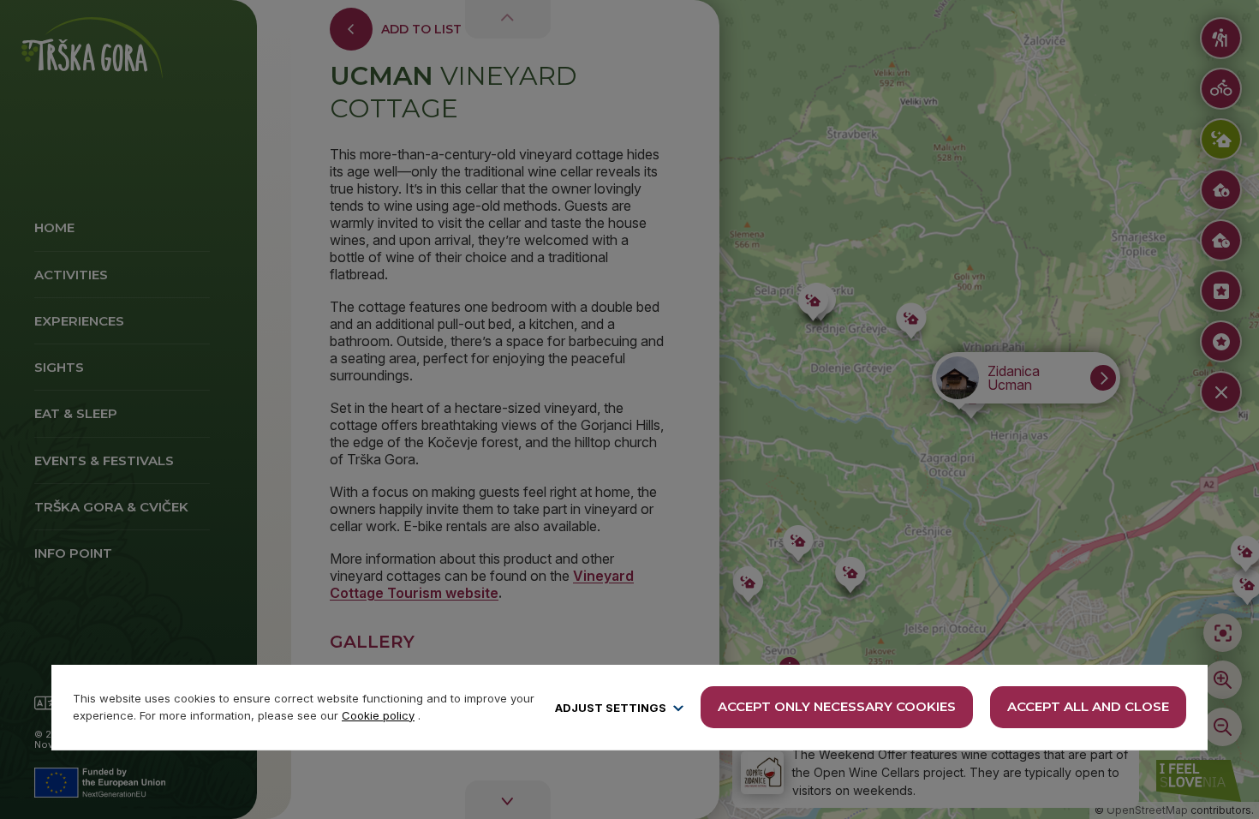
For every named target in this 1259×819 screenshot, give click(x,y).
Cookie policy (378, 715)
